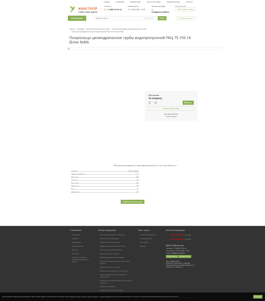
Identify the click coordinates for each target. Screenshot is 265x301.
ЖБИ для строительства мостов (110, 267)
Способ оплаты (171, 116)
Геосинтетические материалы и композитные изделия (115, 262)
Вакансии (143, 246)
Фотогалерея (144, 242)
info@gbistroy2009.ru (160, 12)
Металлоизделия (177, 239)
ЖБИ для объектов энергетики (110, 242)
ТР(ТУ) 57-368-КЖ (133, 171)
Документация (135, 2)
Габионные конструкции (108, 286)
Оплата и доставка (153, 2)
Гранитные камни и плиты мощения (111, 290)
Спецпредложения (173, 2)
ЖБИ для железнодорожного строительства (114, 271)
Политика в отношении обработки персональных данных (80, 260)
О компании (120, 2)
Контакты (189, 2)
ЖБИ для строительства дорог (109, 254)
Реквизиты (75, 238)
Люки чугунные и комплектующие (111, 250)
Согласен (258, 297)
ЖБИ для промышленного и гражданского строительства (113, 276)
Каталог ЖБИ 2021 (177, 235)
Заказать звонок (186, 18)
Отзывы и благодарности (148, 235)
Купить (189, 103)
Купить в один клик (171, 108)
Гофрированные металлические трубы (112, 246)
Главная (107, 2)
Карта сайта (75, 254)
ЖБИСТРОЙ (87, 8)
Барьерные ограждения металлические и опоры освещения (116, 282)
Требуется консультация (132, 202)
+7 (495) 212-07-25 (114, 9)
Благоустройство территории (109, 238)
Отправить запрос (187, 9)
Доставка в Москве (171, 114)
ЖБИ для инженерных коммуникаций (112, 257)
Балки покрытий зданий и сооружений (112, 235)
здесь (176, 296)
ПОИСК (162, 18)
